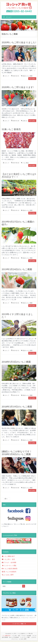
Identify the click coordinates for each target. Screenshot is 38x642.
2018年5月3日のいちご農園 (16, 361)
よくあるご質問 (8, 574)
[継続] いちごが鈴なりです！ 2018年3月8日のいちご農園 (17, 453)
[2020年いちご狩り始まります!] (19, 91)
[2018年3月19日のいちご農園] (19, 410)
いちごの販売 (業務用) (10, 568)
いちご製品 (25, 162)
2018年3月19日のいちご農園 (17, 406)
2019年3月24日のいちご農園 (17, 269)
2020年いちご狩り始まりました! (19, 42)
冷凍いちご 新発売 (11, 129)
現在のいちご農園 (27, 76)
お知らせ (24, 120)
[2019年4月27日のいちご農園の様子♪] (19, 228)
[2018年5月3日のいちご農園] (19, 366)
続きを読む (32, 78)
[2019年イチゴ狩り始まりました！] (19, 321)
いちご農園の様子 (9, 556)
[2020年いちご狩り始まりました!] (19, 46)
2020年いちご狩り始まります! (18, 87)
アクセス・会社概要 (10, 562)
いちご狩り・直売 (9, 559)
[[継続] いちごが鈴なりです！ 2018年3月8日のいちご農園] (19, 458)
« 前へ (6, 498)
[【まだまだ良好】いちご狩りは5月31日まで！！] (19, 181)
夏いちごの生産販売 (10, 571)
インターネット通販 (10, 565)
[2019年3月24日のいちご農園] (19, 273)
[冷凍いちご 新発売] (19, 133)
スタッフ (6, 76)
